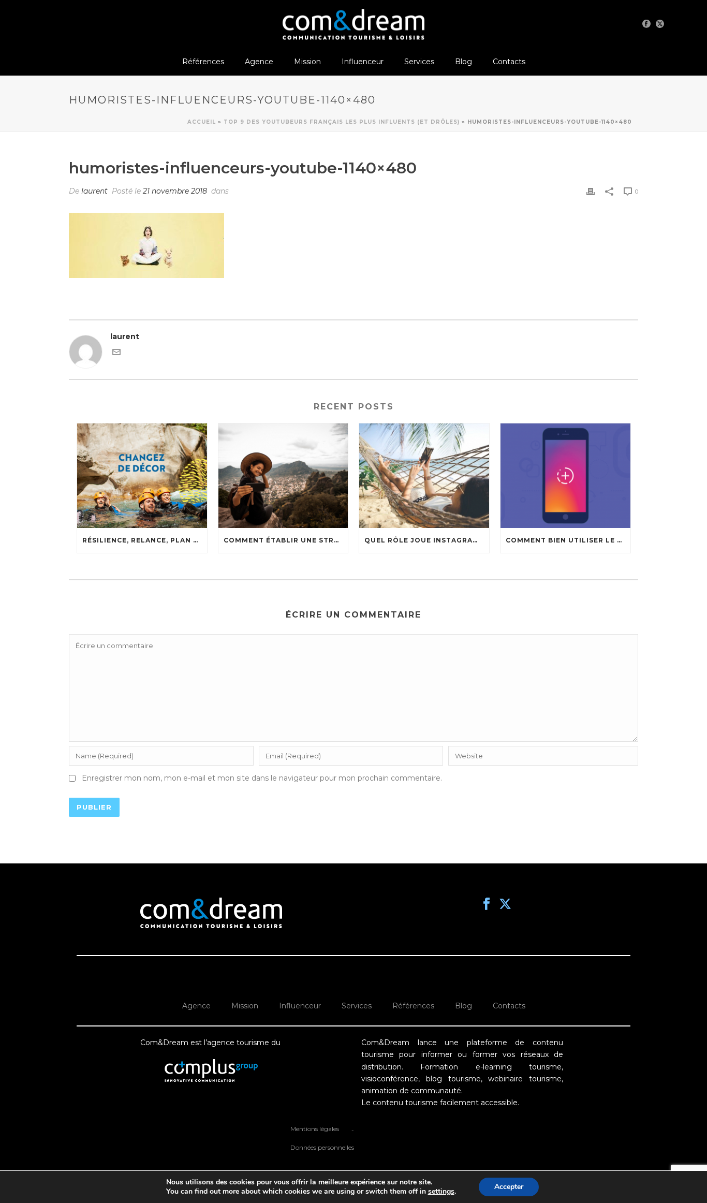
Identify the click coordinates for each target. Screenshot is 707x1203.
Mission (307, 61)
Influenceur (363, 61)
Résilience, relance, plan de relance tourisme (144, 540)
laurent (94, 191)
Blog (463, 61)
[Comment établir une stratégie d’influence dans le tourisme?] (283, 475)
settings (441, 1191)
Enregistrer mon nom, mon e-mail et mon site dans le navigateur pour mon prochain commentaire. (262, 778)
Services (419, 61)
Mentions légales (314, 1129)
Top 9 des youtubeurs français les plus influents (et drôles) (342, 122)
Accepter (508, 1187)
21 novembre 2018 (175, 191)
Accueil (201, 122)
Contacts (509, 61)
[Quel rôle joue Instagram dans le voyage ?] (424, 475)
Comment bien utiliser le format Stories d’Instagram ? (568, 540)
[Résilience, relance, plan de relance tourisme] (142, 475)
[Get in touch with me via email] (116, 353)
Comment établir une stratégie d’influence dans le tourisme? (286, 540)
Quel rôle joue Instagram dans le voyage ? (426, 540)
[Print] (590, 191)
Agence (259, 61)
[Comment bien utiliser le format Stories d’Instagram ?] (565, 475)
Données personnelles (322, 1147)
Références (203, 61)
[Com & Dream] (353, 23)
